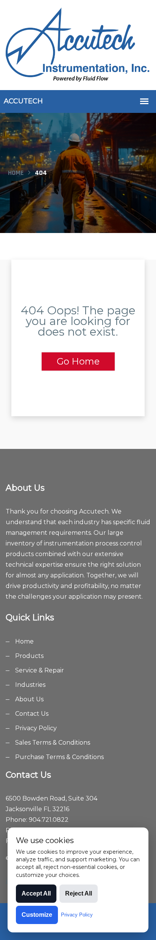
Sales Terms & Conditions (52, 742)
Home (15, 172)
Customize (37, 914)
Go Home (78, 361)
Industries (30, 684)
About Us (29, 699)
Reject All (78, 893)
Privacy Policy (36, 728)
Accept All (36, 893)
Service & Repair (39, 670)
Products (29, 655)
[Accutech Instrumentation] (78, 44)
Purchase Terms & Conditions (59, 757)
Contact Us (31, 713)
